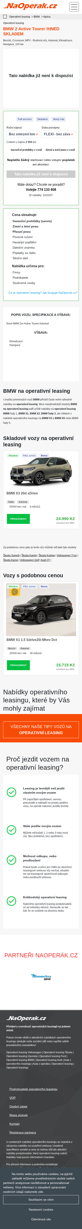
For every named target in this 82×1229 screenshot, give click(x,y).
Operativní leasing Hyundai (21, 1056)
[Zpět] (6, 16)
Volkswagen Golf (29, 560)
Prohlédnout (18, 519)
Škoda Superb (11, 555)
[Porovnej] (28, 199)
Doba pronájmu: (51, 127)
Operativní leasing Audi (49, 1060)
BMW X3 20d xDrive (22, 493)
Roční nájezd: (14, 127)
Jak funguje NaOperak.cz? (60, 292)
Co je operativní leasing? (25, 292)
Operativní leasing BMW (20, 1060)
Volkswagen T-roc (67, 555)
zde (40, 1191)
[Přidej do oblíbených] (41, 199)
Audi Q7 (45, 560)
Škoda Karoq (10, 560)
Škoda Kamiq (29, 555)
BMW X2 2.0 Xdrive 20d (25, 629)
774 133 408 (46, 189)
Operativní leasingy (17, 1067)
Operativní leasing (62, 1063)
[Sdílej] (53, 199)
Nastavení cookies (41, 1209)
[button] (77, 977)
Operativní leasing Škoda (58, 1052)
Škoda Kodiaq (47, 555)
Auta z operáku (41, 1063)
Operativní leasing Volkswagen (24, 1052)
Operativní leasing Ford (52, 1056)
